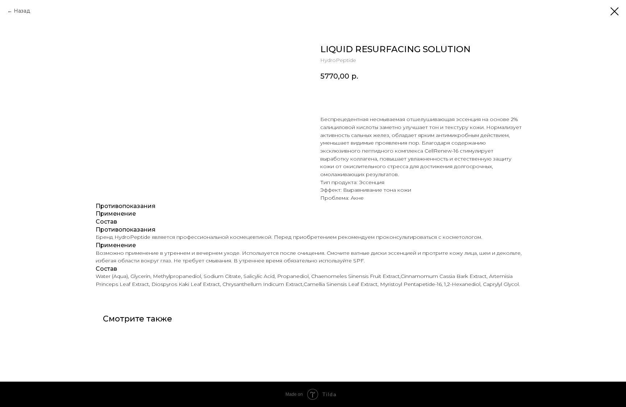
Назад (22, 11)
